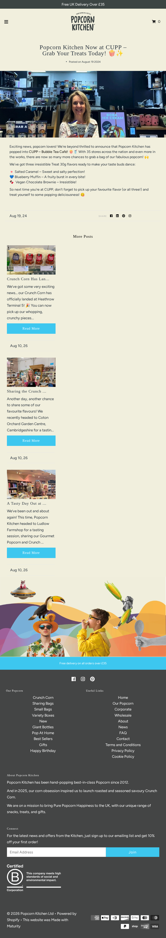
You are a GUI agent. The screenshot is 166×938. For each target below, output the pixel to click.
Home (123, 697)
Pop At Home (43, 733)
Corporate (123, 709)
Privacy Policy (123, 750)
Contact (123, 739)
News (123, 727)
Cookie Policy (123, 756)
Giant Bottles (43, 727)
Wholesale (123, 715)
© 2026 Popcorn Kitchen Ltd (30, 913)
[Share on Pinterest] (124, 216)
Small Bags (43, 709)
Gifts (43, 745)
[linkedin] (118, 216)
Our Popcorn (123, 703)
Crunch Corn (43, 697)
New (43, 721)
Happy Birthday (43, 750)
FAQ (123, 733)
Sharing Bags (43, 703)
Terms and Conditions (123, 745)
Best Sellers (43, 739)
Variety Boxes (43, 715)
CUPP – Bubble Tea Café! (48, 152)
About (123, 721)
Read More (31, 328)
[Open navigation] (6, 21)
